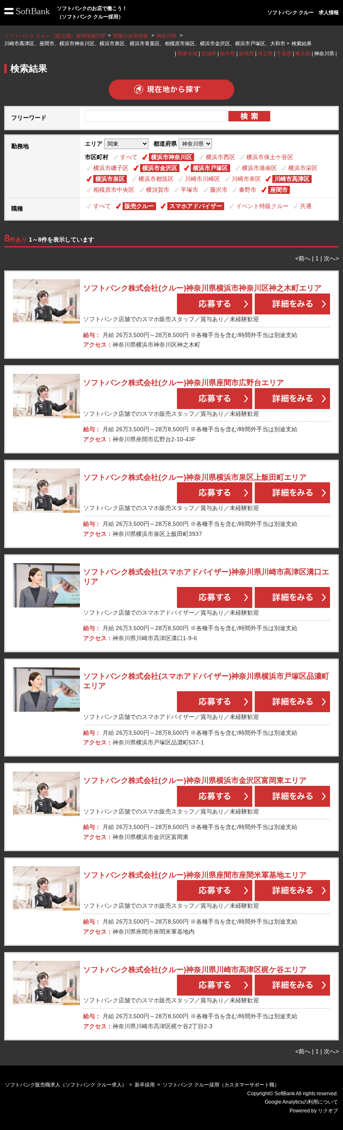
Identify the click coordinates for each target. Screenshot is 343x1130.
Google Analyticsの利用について (301, 1102)
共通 (306, 206)
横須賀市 (157, 189)
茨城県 (208, 54)
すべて (129, 157)
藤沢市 (219, 189)
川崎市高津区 (292, 178)
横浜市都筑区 (156, 178)
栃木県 (227, 54)
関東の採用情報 (131, 36)
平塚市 (189, 189)
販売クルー (139, 206)
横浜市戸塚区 (210, 168)
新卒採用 (145, 1085)
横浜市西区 (220, 157)
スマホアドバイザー (195, 206)
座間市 (279, 189)
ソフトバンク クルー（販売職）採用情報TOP (55, 36)
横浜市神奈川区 (171, 157)
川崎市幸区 (246, 178)
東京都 (302, 54)
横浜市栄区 (302, 168)
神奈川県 (166, 36)
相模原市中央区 (113, 189)
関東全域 (187, 54)
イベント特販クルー (262, 206)
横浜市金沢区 (159, 168)
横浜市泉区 (110, 178)
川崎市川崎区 (202, 178)
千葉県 (284, 54)
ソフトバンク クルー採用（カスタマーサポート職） (221, 1085)
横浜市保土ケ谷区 (269, 157)
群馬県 (246, 54)
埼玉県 (265, 54)
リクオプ (328, 1111)
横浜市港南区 (259, 168)
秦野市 (247, 189)
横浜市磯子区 (110, 168)
